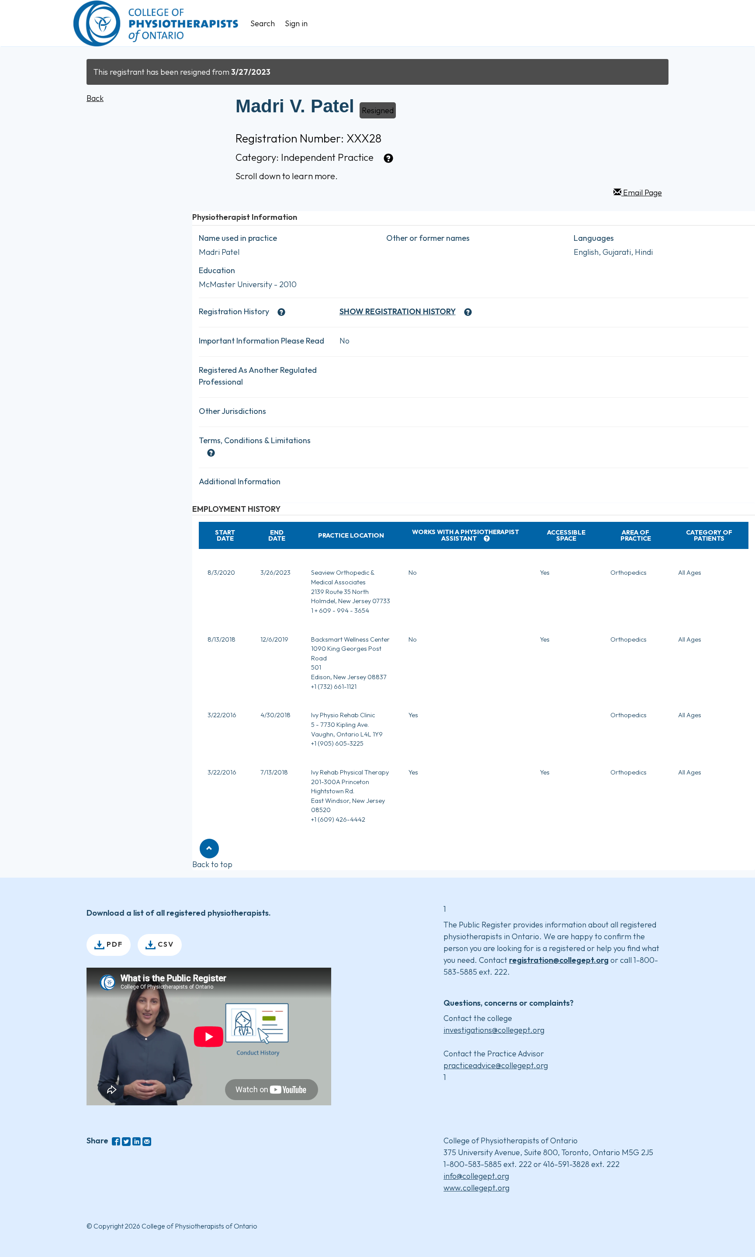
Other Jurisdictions (232, 411)
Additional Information (240, 481)
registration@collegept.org (559, 960)
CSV (165, 944)
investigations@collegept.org (493, 1030)
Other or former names (428, 238)
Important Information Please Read (261, 341)
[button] (209, 848)
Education (217, 270)
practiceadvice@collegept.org (495, 1065)
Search (262, 23)
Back (95, 98)
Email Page (641, 193)
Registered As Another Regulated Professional (258, 376)
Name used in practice (238, 238)
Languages (594, 238)
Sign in (296, 23)
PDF (113, 944)
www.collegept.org (476, 1188)
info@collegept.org (476, 1176)
